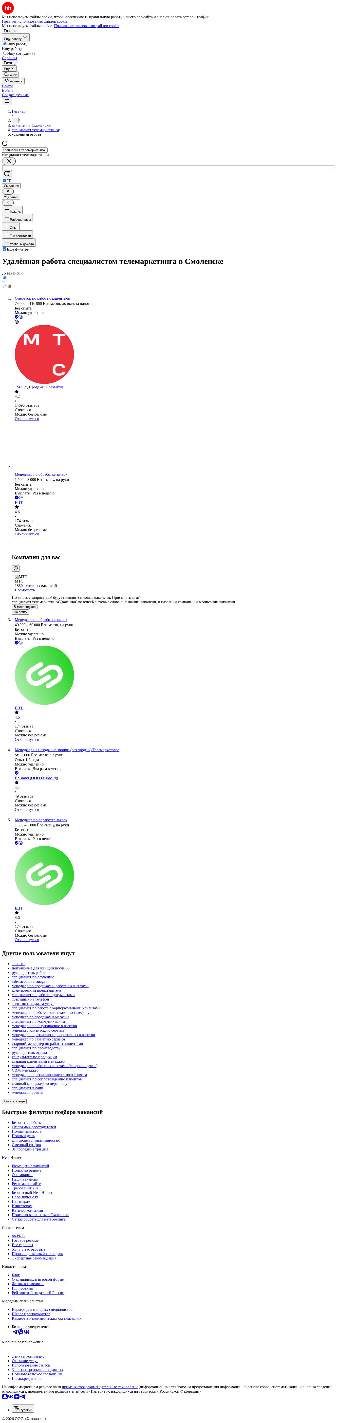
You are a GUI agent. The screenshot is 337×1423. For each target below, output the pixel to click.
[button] (7, 86)
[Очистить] (9, 161)
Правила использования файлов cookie (86, 26)
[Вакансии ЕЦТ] (173, 544)
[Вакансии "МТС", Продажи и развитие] (173, 355)
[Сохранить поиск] (7, 174)
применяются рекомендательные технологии (100, 1387)
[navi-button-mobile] (7, 101)
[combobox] (25, 150)
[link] (10, 75)
